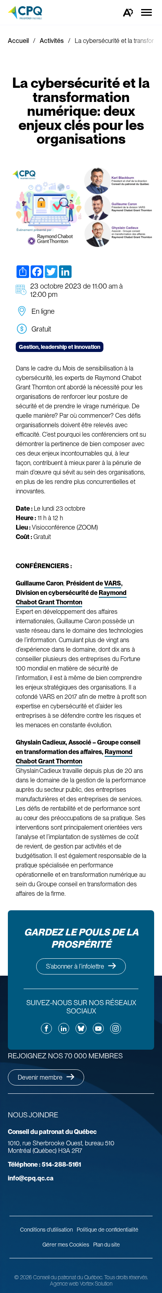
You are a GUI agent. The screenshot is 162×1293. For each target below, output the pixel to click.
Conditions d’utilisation (46, 1229)
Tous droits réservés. (126, 1277)
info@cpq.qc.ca (30, 1178)
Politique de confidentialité (107, 1229)
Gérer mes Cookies (65, 1244)
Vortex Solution (96, 1283)
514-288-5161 (44, 1164)
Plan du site (106, 1244)
